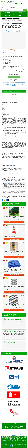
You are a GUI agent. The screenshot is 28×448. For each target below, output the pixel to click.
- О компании (17, 419)
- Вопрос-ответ (16, 432)
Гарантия (20, 12)
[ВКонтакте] (2, 200)
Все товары (7, 12)
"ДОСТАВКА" (10, 183)
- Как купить (8, 433)
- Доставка (16, 420)
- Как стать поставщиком (17, 433)
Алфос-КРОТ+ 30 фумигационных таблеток (14, 252)
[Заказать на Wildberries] (8, 82)
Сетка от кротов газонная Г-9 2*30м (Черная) (14, 305)
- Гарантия (9, 422)
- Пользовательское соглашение (11, 434)
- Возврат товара (17, 422)
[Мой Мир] (6, 200)
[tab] (14, 94)
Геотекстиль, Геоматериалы (13, 18)
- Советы (10, 432)
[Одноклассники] (4, 200)
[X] (8, 200)
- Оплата (11, 420)
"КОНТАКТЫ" (16, 165)
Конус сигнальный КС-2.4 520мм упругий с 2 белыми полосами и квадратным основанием (14, 235)
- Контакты (10, 419)
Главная (3, 18)
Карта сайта (16, 446)
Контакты (20, 15)
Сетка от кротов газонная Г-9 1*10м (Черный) (14, 287)
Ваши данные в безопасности (19, 442)
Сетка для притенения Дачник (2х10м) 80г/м (14, 217)
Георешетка (4, 19)
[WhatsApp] (12, 446)
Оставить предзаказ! (14, 76)
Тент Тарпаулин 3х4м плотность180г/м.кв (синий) (14, 270)
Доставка (7, 15)
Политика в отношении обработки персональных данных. (14, 436)
